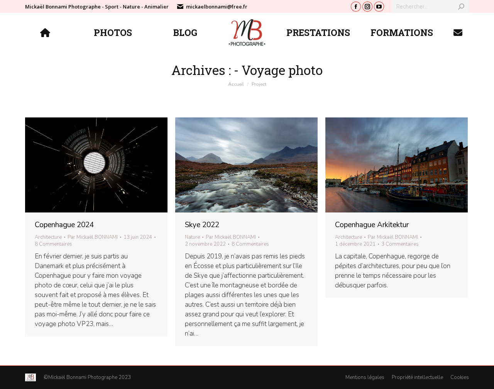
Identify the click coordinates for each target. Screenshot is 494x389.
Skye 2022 (202, 225)
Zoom (86, 164)
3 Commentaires (400, 244)
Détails (106, 164)
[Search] (461, 6)
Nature (192, 237)
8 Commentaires (53, 244)
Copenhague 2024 (64, 225)
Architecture (48, 237)
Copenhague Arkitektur (372, 225)
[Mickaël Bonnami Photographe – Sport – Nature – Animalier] (46, 32)
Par (93, 237)
